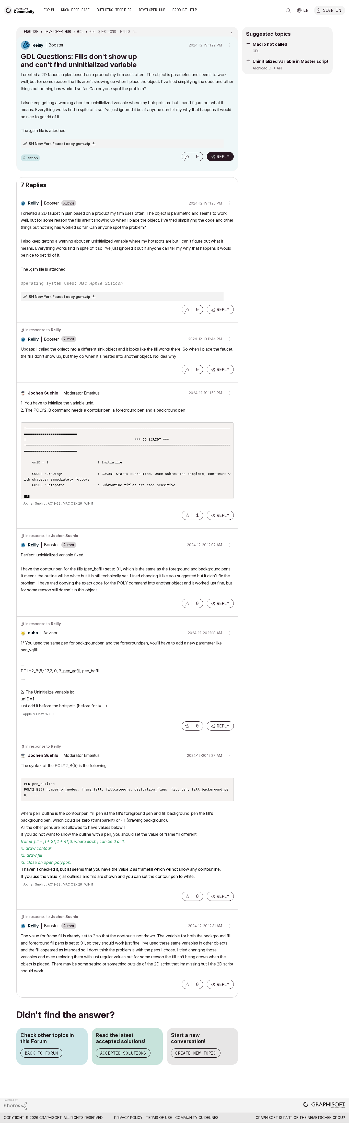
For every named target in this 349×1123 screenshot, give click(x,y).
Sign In (332, 10)
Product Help (184, 10)
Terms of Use (159, 1117)
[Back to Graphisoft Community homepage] (21, 10)
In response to (43, 330)
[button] (187, 156)
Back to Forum (41, 1053)
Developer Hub (152, 10)
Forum (49, 10)
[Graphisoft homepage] (324, 1105)
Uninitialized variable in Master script (291, 61)
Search (288, 10)
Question (30, 158)
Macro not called (270, 44)
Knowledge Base (75, 10)
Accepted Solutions (123, 1053)
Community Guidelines (196, 1117)
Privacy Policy (128, 1117)
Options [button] (231, 32)
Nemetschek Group (326, 1117)
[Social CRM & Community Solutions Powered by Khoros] (15, 1104)
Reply (223, 156)
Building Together (114, 10)
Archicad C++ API (267, 68)
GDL (256, 51)
